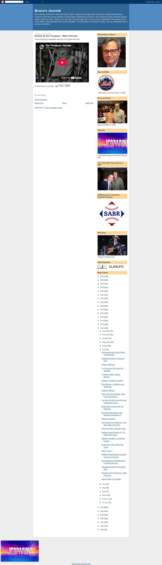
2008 (102, 519)
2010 (102, 511)
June (104, 484)
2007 (102, 522)
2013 (102, 324)
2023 (102, 287)
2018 (102, 306)
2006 (102, 526)
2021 (102, 295)
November (106, 335)
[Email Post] (56, 86)
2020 (102, 298)
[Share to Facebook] (66, 85)
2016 (102, 313)
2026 (102, 276)
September (106, 342)
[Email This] (59, 85)
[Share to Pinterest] (69, 85)
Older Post (89, 103)
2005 (102, 530)
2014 (102, 321)
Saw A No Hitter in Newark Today (114, 429)
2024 (102, 284)
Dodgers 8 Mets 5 (108, 390)
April (104, 491)
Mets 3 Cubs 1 (107, 451)
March (104, 495)
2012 (102, 328)
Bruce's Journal (48, 11)
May (104, 488)
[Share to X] (64, 85)
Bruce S (44, 86)
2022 (102, 291)
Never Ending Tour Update (111, 479)
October (105, 338)
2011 (102, 507)
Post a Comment (41, 100)
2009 (102, 515)
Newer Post (39, 103)
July (104, 349)
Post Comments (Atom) (53, 108)
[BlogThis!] (62, 85)
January (105, 502)
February (105, 499)
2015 (102, 317)
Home (64, 103)
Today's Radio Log (108, 365)
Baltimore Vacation (108, 419)
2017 (102, 310)
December (106, 331)
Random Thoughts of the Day (112, 381)
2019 (102, 302)
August (105, 346)
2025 (102, 280)
